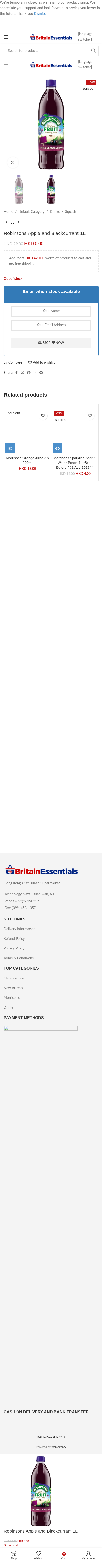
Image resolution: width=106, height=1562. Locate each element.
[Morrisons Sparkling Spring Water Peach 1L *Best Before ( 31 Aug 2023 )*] (75, 593)
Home (8, 212)
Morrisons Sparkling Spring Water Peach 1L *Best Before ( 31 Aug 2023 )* (74, 787)
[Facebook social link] (16, 372)
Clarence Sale (14, 978)
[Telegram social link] (41, 372)
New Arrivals (13, 988)
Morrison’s (12, 998)
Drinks (55, 212)
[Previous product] (7, 222)
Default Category (31, 212)
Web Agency (58, 1447)
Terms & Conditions (19, 958)
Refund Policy (14, 939)
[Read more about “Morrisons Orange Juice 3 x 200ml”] (10, 773)
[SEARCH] (93, 51)
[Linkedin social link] (35, 372)
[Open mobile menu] (6, 37)
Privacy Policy (14, 948)
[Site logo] (51, 37)
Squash (70, 212)
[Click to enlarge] (12, 162)
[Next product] (18, 222)
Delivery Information (19, 929)
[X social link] (22, 372)
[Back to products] (13, 222)
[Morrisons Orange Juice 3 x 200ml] (27, 593)
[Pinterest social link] (29, 372)
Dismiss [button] (40, 13)
